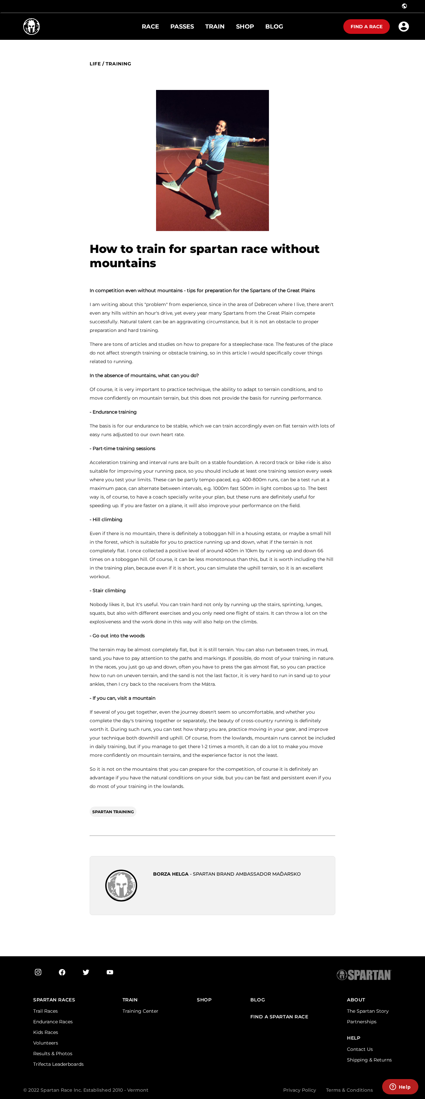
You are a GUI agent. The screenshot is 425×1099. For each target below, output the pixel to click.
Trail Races (45, 1011)
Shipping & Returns (369, 1060)
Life (95, 64)
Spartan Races (54, 1000)
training (118, 64)
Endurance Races (53, 1022)
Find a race (366, 27)
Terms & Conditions (349, 1090)
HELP (353, 1038)
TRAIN (130, 1000)
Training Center (140, 1011)
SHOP (204, 1000)
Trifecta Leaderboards (58, 1064)
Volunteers (45, 1043)
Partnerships (362, 1022)
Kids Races (45, 1032)
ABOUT (356, 1000)
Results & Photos (52, 1054)
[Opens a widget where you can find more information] (400, 1087)
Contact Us (360, 1049)
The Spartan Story (368, 1011)
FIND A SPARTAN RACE (279, 1017)
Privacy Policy (299, 1090)
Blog (257, 1000)
